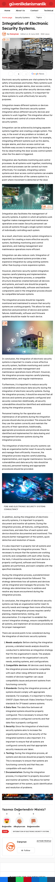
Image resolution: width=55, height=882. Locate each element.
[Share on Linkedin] (35, 879)
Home (7, 10)
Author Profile (44, 841)
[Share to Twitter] (12, 879)
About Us (20, 10)
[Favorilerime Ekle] (10, 74)
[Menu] (4, 4)
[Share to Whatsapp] (20, 879)
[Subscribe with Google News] (38, 74)
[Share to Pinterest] (27, 879)
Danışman (14, 34)
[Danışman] (10, 847)
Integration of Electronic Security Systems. (31, 831)
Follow (27, 850)
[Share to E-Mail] (51, 879)
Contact (34, 10)
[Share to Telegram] (43, 879)
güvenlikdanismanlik (27, 3)
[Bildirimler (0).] (51, 4)
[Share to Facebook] (4, 879)
